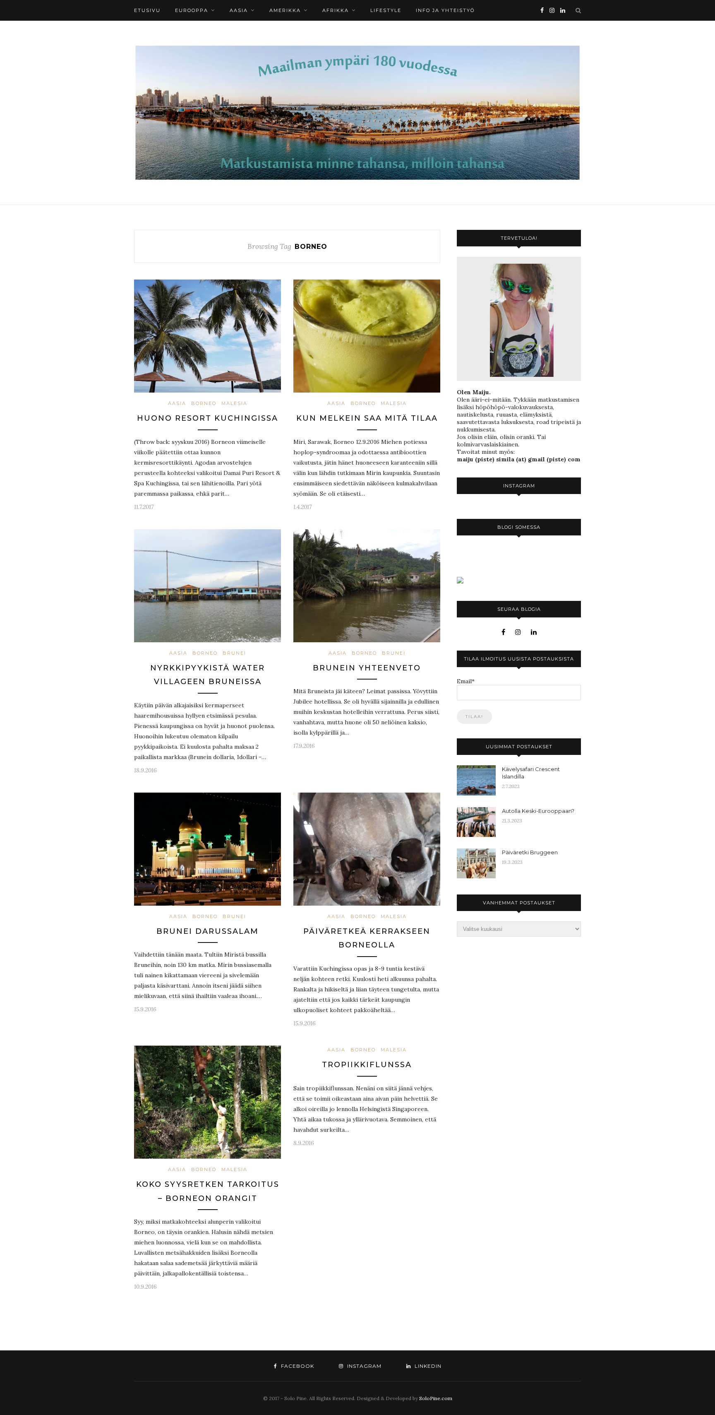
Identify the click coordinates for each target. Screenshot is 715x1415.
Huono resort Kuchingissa (207, 418)
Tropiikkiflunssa (367, 1064)
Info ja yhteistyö (445, 10)
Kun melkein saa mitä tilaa (367, 418)
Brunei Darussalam (207, 931)
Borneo (203, 403)
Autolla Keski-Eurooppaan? (538, 811)
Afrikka (335, 10)
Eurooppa (191, 10)
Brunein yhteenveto (367, 668)
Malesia (234, 403)
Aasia (239, 10)
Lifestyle (385, 10)
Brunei (234, 653)
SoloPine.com (435, 1398)
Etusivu (147, 10)
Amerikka (285, 10)
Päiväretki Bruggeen (530, 852)
